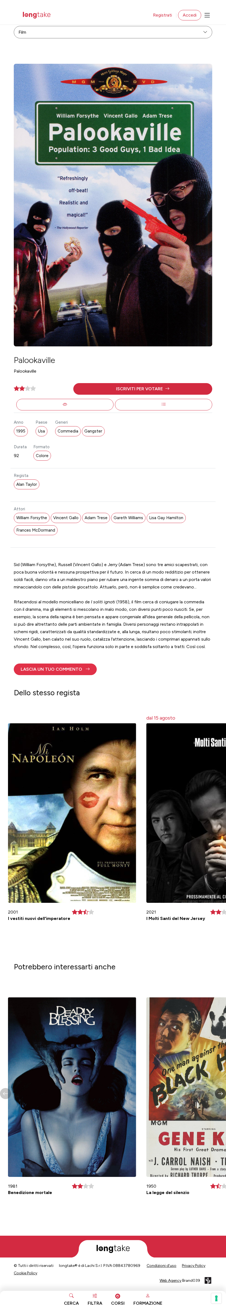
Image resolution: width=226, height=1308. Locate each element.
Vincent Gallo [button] (66, 517)
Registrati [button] (162, 15)
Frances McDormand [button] (35, 530)
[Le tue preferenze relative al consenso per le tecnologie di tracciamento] (216, 1298)
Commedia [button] (68, 431)
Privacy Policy (193, 1265)
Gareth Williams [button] (128, 517)
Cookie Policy (25, 1273)
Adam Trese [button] (96, 517)
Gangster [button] (93, 431)
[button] (142, 389)
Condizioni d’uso (161, 1265)
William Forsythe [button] (31, 517)
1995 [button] (20, 431)
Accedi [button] (190, 15)
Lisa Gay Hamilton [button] (166, 517)
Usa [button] (41, 431)
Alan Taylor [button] (26, 484)
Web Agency (170, 1280)
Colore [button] (42, 455)
